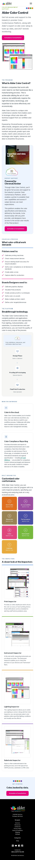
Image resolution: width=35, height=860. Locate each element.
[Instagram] (22, 846)
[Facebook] (19, 846)
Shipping (17, 832)
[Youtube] (16, 846)
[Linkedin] (13, 846)
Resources (17, 825)
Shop (17, 841)
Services (17, 823)
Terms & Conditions (17, 830)
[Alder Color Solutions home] (7, 3)
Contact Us (17, 826)
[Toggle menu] (31, 3)
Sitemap (17, 834)
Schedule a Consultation (13, 38)
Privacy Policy (17, 828)
